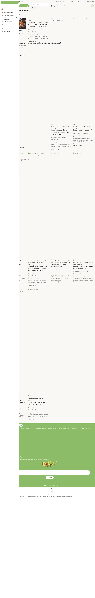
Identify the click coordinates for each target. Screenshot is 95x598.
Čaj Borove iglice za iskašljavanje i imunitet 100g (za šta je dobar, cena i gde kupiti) (31, 43)
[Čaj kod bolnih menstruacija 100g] (47, 51)
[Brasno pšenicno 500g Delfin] (47, 29)
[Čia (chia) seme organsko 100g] (47, 143)
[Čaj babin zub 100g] (47, 90)
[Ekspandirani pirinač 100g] (47, 168)
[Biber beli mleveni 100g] (47, 116)
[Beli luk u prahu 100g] (47, 103)
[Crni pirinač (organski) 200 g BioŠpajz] (47, 155)
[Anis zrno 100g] (47, 66)
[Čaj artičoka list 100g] (47, 80)
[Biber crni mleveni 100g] (47, 128)
